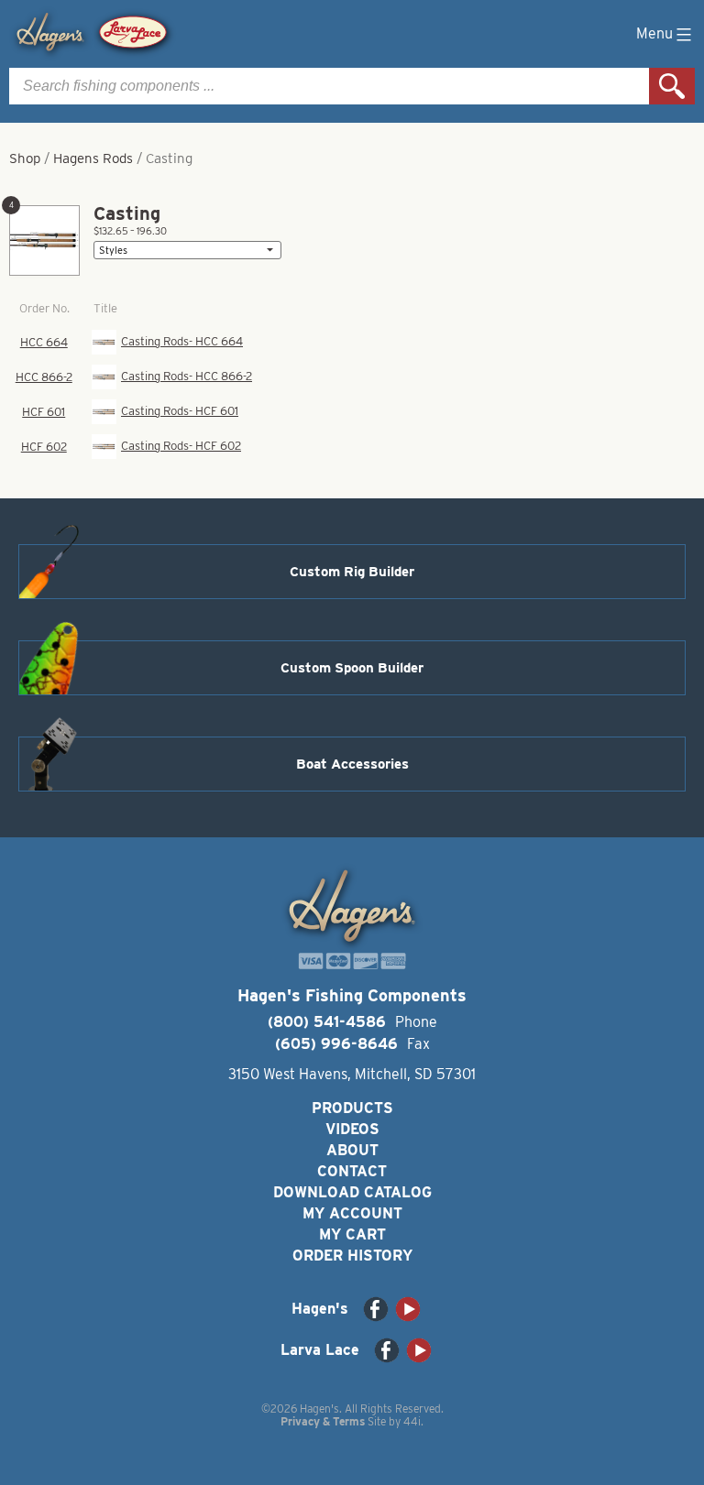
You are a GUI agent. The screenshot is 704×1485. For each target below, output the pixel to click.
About (352, 1150)
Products (352, 1108)
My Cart (352, 1234)
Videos (352, 1129)
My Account (352, 1213)
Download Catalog (352, 1192)
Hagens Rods (93, 158)
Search (672, 86)
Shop (24, 158)
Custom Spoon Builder (352, 668)
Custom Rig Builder (352, 571)
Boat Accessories (352, 764)
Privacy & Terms (322, 1421)
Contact (352, 1171)
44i (412, 1421)
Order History (352, 1255)
